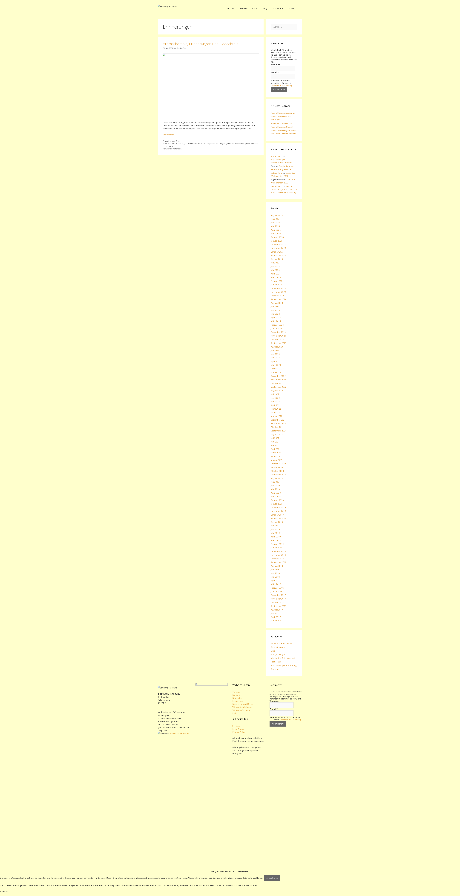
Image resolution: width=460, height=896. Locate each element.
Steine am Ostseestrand (282, 123)
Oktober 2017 (277, 602)
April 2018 (276, 580)
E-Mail (275, 72)
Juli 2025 (275, 262)
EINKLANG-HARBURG (179, 733)
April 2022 (276, 405)
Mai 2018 (275, 576)
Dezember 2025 (278, 244)
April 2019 (276, 536)
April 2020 (276, 492)
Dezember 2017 (278, 595)
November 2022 (278, 379)
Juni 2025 (275, 266)
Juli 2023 (275, 350)
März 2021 (276, 452)
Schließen (4, 891)
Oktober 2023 (277, 339)
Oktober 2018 (277, 558)
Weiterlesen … (169, 134)
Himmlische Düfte (194, 143)
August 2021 (277, 434)
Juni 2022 (275, 398)
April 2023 (276, 361)
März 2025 (276, 277)
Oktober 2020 (277, 471)
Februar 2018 (277, 587)
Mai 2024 (275, 313)
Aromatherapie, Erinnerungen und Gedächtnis (200, 43)
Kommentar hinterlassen (173, 149)
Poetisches (276, 661)
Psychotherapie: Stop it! (282, 127)
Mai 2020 (275, 489)
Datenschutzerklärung (281, 85)
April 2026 (276, 229)
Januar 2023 (276, 372)
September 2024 (278, 299)
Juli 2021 (275, 438)
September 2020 (278, 474)
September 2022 (278, 386)
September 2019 (278, 518)
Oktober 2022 (277, 383)
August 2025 (277, 259)
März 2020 (276, 496)
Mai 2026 (275, 226)
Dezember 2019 (278, 507)
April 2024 (276, 317)
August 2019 (277, 522)
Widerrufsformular (241, 710)
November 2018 (278, 555)
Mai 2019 (275, 533)
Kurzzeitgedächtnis (210, 143)
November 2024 (278, 292)
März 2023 (276, 365)
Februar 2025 (277, 281)
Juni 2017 (275, 613)
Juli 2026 (275, 218)
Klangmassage (278, 654)
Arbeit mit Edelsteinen (281, 643)
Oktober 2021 (277, 427)
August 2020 (277, 478)
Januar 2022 (276, 416)
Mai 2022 (275, 401)
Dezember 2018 (278, 551)
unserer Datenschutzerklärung (249, 877)
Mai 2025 (275, 270)
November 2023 (278, 335)
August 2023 (277, 346)
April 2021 (276, 449)
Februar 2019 (277, 544)
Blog (265, 8)
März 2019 (276, 540)
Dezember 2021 (278, 419)
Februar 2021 (277, 456)
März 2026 (276, 233)
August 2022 (277, 390)
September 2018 (278, 562)
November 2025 (278, 248)
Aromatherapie (169, 141)
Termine (243, 8)
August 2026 (277, 215)
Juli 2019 (275, 525)
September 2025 (278, 255)
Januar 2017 (276, 620)
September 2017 (278, 606)
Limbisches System (242, 143)
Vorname (275, 64)
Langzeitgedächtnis (226, 143)
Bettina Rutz (276, 156)
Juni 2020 (275, 485)
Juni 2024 (275, 310)
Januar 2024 (276, 328)
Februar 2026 (277, 237)
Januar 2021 (276, 460)
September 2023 (278, 343)
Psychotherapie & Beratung (284, 665)
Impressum (237, 701)
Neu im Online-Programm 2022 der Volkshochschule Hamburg (284, 189)
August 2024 (277, 303)
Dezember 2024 (278, 288)
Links (234, 713)
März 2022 (276, 408)
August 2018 (277, 566)
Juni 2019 (275, 529)
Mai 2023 (275, 357)
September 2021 (278, 430)
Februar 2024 (277, 324)
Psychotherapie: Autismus (283, 112)
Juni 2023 (275, 354)
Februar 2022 (277, 412)
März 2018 (276, 584)
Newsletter (237, 698)
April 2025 (276, 273)
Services (230, 8)
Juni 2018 (275, 573)
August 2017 (277, 609)
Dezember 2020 (278, 463)
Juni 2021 (275, 441)
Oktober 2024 (277, 295)
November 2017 (278, 598)
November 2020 (278, 467)
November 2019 (278, 511)
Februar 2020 (277, 500)
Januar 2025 (276, 284)
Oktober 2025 (277, 251)
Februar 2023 (277, 368)
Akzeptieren (272, 877)
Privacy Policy (238, 732)
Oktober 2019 (277, 514)
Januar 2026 (276, 240)
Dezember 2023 (278, 332)
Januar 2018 (276, 591)
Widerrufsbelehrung (242, 707)
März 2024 (276, 321)
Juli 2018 (275, 569)
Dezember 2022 (278, 376)
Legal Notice (238, 729)
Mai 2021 (275, 445)
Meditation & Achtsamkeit (283, 658)
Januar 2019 (276, 547)
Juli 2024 (275, 306)
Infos (254, 8)
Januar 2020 (276, 503)
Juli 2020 (275, 481)
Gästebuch (278, 8)
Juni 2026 (275, 222)
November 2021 (278, 423)
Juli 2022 (275, 394)
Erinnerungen (181, 143)
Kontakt (291, 8)
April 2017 (276, 617)
